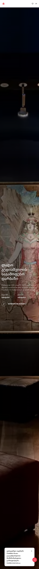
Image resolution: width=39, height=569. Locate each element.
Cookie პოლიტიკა (13, 563)
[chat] (34, 559)
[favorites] (33, 3)
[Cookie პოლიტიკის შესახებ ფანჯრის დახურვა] (31, 551)
